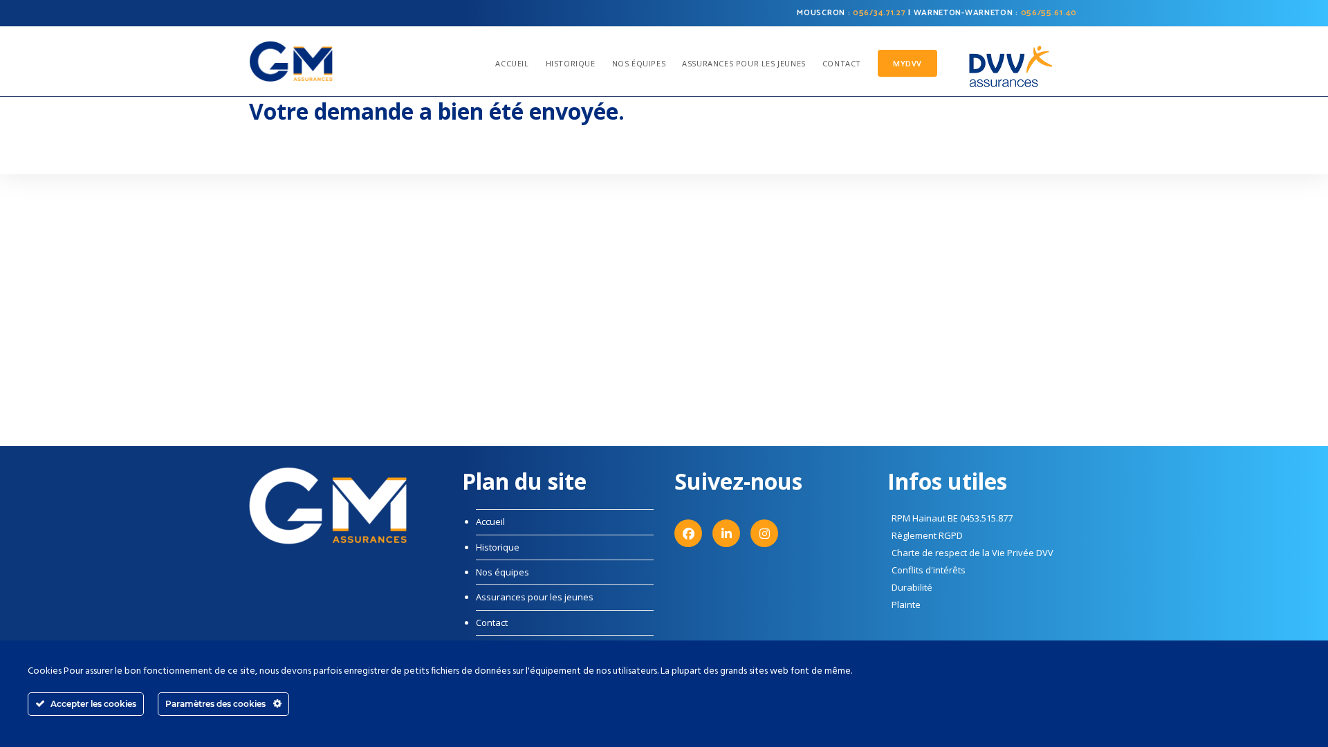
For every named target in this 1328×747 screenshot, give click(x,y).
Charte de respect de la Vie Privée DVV (972, 552)
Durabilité (912, 587)
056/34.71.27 (879, 12)
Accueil (490, 521)
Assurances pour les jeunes (534, 597)
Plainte (906, 604)
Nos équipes (502, 572)
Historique (497, 547)
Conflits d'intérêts (929, 570)
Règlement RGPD (927, 535)
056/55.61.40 (1049, 12)
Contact (492, 622)
